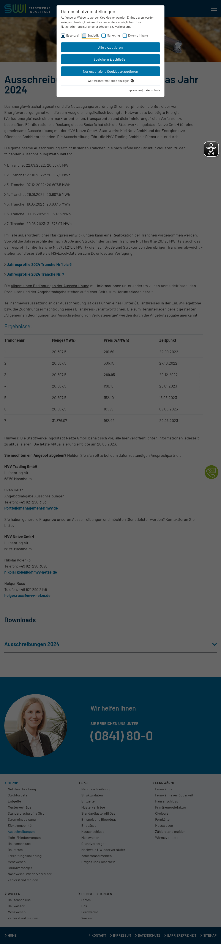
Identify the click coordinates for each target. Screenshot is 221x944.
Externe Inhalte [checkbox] (138, 35)
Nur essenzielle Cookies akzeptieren (110, 71)
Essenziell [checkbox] (72, 35)
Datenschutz (152, 90)
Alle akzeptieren (110, 47)
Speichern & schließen (110, 59)
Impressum (134, 90)
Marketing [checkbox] (113, 35)
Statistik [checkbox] (93, 35)
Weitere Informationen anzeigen (109, 80)
